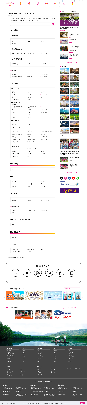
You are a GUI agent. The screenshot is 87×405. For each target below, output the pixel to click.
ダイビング (14, 186)
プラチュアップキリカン (31, 139)
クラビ (42, 148)
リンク (42, 249)
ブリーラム (14, 114)
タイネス (42, 41)
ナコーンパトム (15, 131)
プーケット (14, 148)
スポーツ (21, 374)
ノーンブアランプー (30, 111)
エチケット (29, 63)
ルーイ (13, 109)
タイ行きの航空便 (10, 355)
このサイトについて (16, 249)
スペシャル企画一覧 (72, 307)
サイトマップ (29, 251)
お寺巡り (14, 210)
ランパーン (14, 92)
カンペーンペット (30, 94)
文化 (27, 40)
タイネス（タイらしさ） (45, 200)
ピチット (42, 97)
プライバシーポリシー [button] (68, 403)
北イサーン (14, 117)
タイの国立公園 (9, 375)
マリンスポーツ (44, 184)
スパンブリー (29, 142)
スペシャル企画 (29, 76)
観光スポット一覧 (15, 169)
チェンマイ (14, 91)
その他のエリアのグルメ (57, 363)
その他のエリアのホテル (73, 363)
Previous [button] (7, 9)
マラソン (14, 184)
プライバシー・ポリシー (16, 251)
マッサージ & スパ (23, 368)
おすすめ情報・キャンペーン (17, 76)
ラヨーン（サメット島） (45, 123)
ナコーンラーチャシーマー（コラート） (17, 107)
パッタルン (43, 153)
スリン (28, 116)
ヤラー (28, 156)
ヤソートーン (29, 114)
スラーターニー (15, 156)
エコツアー (43, 186)
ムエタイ (28, 186)
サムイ (23, 361)
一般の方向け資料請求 (45, 74)
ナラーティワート (44, 151)
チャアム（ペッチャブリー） (17, 134)
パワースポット (29, 212)
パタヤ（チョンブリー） (16, 123)
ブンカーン (43, 111)
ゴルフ (42, 183)
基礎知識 (14, 63)
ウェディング (43, 199)
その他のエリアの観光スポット (43, 363)
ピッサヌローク (44, 94)
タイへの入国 (43, 63)
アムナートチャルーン (16, 116)
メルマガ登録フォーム (45, 76)
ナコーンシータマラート (16, 153)
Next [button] (79, 9)
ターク (13, 94)
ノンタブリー (14, 137)
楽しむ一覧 (14, 181)
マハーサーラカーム (44, 112)
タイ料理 (28, 41)
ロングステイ (29, 199)
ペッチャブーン (29, 97)
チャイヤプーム (44, 116)
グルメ (28, 181)
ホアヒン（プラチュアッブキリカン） (47, 132)
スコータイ (43, 92)
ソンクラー (43, 155)
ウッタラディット (15, 99)
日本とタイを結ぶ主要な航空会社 (18, 53)
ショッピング (43, 181)
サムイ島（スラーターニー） (32, 148)
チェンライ (29, 91)
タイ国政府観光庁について (55, 1)
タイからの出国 (15, 64)
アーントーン (29, 134)
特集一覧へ (69, 62)
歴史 (42, 40)
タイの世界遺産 (9, 361)
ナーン (28, 96)
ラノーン (14, 155)
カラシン (42, 106)
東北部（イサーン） (16, 104)
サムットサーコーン (30, 141)
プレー (13, 97)
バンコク (14, 130)
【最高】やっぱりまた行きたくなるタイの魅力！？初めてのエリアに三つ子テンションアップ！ (69, 153)
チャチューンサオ (44, 134)
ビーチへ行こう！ (44, 210)
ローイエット (29, 112)
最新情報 (14, 74)
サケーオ (28, 124)
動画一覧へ (69, 172)
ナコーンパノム (44, 109)
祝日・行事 (14, 41)
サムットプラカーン (16, 141)
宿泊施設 (14, 199)
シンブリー (14, 142)
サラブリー (43, 141)
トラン (28, 150)
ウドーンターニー (30, 104)
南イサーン (29, 117)
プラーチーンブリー (16, 139)
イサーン (23, 355)
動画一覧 (14, 237)
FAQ (27, 64)
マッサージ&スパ (30, 183)
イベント (14, 183)
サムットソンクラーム (31, 130)
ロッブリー (29, 136)
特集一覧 (14, 224)
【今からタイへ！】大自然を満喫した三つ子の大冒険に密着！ (74, 159)
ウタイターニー (29, 99)
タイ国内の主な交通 (30, 53)
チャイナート (14, 136)
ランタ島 (14, 150)
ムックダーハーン (15, 112)
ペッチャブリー (44, 137)
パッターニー (29, 153)
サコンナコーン (29, 109)
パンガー (42, 150)
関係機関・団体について (31, 249)
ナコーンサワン (15, 96)
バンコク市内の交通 (44, 53)
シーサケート (43, 114)
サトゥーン (29, 155)
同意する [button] (82, 403)
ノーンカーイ (14, 111)
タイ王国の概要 (15, 40)
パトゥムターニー (30, 137)
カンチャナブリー (30, 131)
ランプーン (29, 92)
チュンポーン (29, 151)
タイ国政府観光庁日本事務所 (42, 381)
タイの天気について (44, 64)
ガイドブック (29, 74)
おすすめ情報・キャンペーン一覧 (71, 288)
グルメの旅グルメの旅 (31, 210)
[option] (43, 9)
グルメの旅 (39, 372)
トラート (28, 123)
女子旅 (13, 212)
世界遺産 (14, 43)
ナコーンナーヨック (44, 136)
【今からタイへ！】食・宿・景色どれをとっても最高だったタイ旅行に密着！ (74, 165)
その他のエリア (25, 363)
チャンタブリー (15, 124)
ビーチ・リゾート (30, 184)
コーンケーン (43, 104)
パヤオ (42, 96)
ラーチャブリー (44, 139)
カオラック (14, 151)
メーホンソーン (44, 91)
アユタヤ (42, 130)
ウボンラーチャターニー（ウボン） (31, 107)
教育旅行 (14, 200)
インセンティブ (29, 200)
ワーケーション (39, 374)
